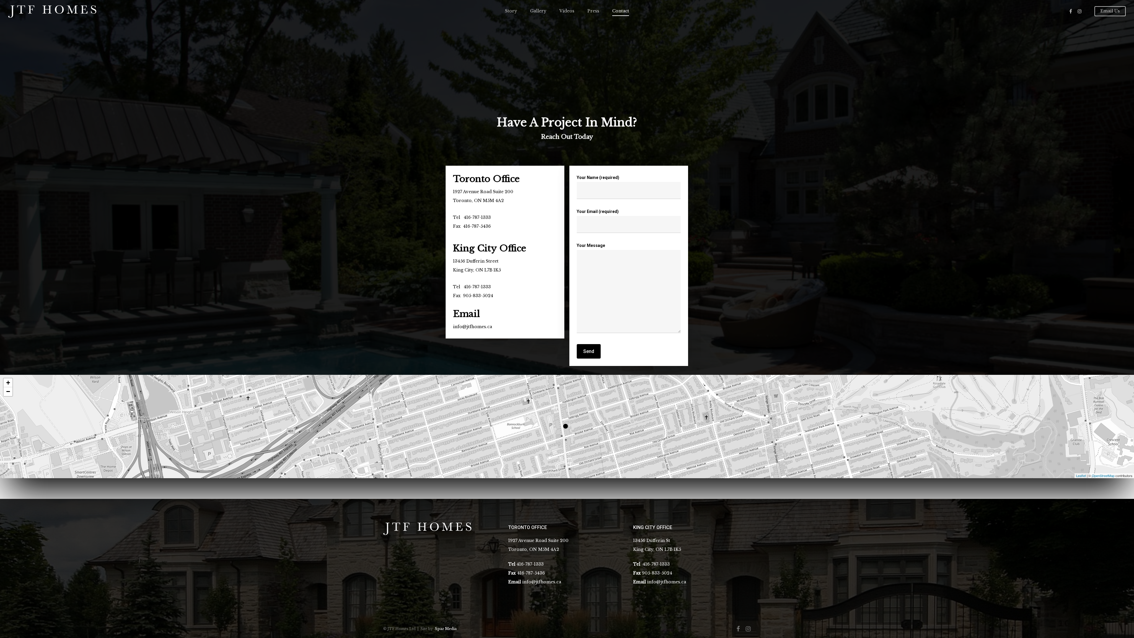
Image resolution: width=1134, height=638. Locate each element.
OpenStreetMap (1103, 475)
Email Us (1110, 11)
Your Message (591, 245)
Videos (566, 11)
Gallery (538, 11)
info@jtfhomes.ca (472, 326)
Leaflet (1081, 475)
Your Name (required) (598, 177)
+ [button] (8, 382)
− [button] (8, 391)
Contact (620, 11)
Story (511, 11)
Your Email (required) (598, 211)
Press (593, 11)
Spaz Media (446, 628)
